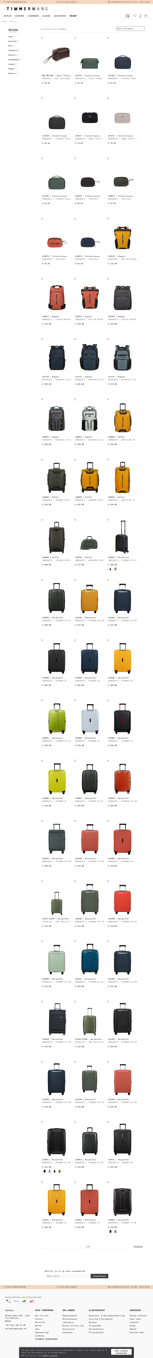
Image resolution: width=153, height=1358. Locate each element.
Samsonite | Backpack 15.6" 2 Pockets (56, 440)
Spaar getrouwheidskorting (16, 2)
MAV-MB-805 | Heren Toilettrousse (56, 75)
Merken (38, 1326)
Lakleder (134, 1322)
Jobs (37, 1329)
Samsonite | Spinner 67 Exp (56, 1042)
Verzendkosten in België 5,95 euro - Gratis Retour (130, 2)
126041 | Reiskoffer (52, 1160)
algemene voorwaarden (49, 1355)
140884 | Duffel (116, 497)
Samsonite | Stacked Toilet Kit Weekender (122, 78)
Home (4, 21)
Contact (39, 1319)
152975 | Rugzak (116, 256)
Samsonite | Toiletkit (87, 199)
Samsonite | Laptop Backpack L (56, 319)
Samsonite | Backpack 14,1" (56, 379)
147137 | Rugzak (83, 377)
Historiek (40, 1322)
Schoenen (19, 16)
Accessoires (60, 16)
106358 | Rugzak (116, 316)
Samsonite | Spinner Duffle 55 (56, 500)
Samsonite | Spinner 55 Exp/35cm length (89, 801)
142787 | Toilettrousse (87, 75)
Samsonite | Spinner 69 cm (56, 1162)
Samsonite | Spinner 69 (120, 1162)
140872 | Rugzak (50, 316)
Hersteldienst (96, 1329)
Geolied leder (137, 1332)
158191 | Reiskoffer (85, 979)
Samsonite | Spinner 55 (54, 681)
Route (8, 1321)
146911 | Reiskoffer (118, 1160)
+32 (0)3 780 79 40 (15, 1325)
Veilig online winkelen (68, 2)
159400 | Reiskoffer (85, 919)
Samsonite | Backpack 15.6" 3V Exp (89, 379)
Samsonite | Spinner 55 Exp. (122, 560)
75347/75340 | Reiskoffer (55, 919)
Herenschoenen (69, 1319)
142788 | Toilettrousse (120, 75)
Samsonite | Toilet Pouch (88, 78)
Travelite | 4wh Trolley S (56, 922)
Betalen (93, 1322)
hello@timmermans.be (16, 1328)
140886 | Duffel (50, 557)
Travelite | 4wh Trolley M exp (89, 1042)
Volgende (138, 1246)
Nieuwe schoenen (138, 1315)
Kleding (46, 16)
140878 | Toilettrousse (87, 196)
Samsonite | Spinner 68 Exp (122, 1042)
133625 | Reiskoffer (52, 1039)
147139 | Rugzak (50, 377)
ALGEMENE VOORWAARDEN (46, 1339)
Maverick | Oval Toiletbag (56, 78)
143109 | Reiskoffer (118, 1039)
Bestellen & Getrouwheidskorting (107, 1315)
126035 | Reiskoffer (118, 557)
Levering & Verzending (100, 1319)
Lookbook (39, 1336)
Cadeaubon (67, 1332)
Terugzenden (95, 1326)
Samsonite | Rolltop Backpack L (122, 259)
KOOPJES (7, 16)
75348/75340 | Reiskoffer (88, 1039)
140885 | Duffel (50, 497)
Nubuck (133, 1329)
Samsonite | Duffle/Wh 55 (121, 440)
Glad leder (135, 1319)
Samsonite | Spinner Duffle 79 (56, 560)
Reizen (73, 16)
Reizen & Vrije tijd (73, 1326)
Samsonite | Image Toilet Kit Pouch (89, 139)
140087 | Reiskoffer (85, 798)
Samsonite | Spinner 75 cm (122, 1223)
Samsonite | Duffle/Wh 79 (121, 500)
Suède (132, 1326)
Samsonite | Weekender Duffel (89, 560)
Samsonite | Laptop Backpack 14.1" (122, 319)
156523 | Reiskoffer (52, 858)
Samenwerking (41, 1332)
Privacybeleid (96, 1332)
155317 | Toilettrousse (87, 136)
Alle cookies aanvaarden (121, 1352)
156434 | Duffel (83, 557)
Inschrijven (99, 1276)
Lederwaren (33, 16)
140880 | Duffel (116, 437)
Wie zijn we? (41, 1315)
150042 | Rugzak (50, 437)
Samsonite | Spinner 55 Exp (89, 620)
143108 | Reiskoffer (85, 617)
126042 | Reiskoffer (118, 1220)
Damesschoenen (69, 1315)
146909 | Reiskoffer (52, 678)
